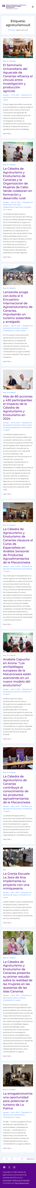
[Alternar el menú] (32, 6)
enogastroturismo (8, 207)
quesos (15, 895)
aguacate (16, 97)
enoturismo (16, 328)
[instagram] (14, 1167)
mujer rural (18, 207)
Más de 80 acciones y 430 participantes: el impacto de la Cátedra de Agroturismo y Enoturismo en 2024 (17, 407)
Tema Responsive (22, 1183)
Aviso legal (7, 1180)
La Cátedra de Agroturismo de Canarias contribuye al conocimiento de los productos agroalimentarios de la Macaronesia (16, 789)
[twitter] (9, 1167)
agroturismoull (7, 97)
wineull (23, 330)
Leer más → (7, 133)
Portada (11, 30)
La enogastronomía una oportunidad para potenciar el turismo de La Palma (17, 1101)
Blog (4, 61)
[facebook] (4, 1167)
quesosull (22, 998)
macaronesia (17, 569)
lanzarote (24, 328)
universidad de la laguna (11, 330)
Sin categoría (11, 61)
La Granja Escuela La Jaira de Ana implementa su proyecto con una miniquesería (16, 881)
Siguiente (30, 1159)
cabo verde (17, 204)
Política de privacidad (20, 1180)
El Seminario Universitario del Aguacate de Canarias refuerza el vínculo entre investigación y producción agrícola (18, 78)
